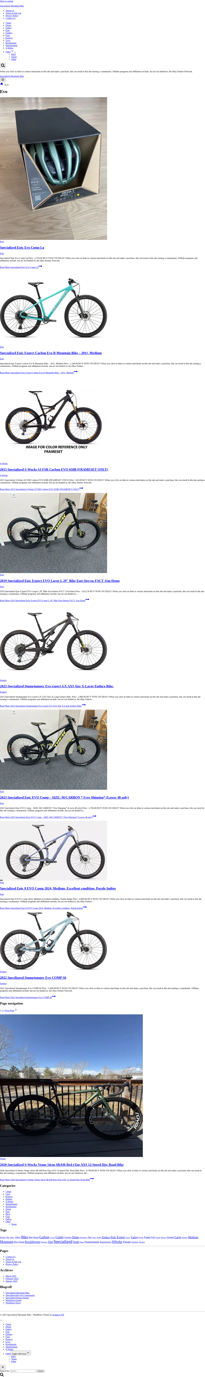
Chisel (8, 23)
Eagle (99, 1237)
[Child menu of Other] (15, 52)
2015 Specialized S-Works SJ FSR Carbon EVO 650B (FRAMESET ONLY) (54, 469)
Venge (14, 57)
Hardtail (170, 1237)
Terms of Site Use (13, 13)
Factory (127, 1238)
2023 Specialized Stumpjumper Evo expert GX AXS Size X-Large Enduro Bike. (57, 686)
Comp (59, 1237)
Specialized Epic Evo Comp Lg (22, 247)
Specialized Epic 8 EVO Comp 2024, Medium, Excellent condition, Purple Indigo (58, 888)
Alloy (18, 1237)
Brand (36, 1237)
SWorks (117, 1241)
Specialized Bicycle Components (20, 1295)
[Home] (1, 85)
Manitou (185, 1238)
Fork (141, 1237)
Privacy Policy (12, 15)
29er (7, 1237)
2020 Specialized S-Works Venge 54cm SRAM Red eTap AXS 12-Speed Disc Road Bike (62, 1164)
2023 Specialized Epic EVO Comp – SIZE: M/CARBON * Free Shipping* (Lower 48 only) (64, 797)
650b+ (12, 1238)
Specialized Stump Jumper (17, 1298)
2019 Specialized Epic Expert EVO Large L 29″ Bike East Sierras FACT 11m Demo (60, 581)
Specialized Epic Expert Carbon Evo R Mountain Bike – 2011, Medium (51, 353)
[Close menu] (1, 1320)
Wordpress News (13, 1303)
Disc (90, 1237)
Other (13, 59)
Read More (19, 267)
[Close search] (3, 1367)
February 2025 (12, 1278)
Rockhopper (11, 43)
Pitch (13, 54)
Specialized (63, 1241)
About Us (10, 10)
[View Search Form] (3, 65)
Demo (8, 25)
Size (50, 1241)
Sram (76, 1241)
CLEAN (52, 1237)
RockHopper (32, 1241)
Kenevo (9, 38)
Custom (68, 1237)
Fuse (8, 35)
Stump (82, 1242)
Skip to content (6, 1)
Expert (121, 1237)
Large (178, 1237)
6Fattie (2, 1237)
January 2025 (11, 1281)
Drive (94, 1238)
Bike (24, 1237)
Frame (147, 1237)
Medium (193, 1237)
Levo (8, 40)
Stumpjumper (11, 45)
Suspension (105, 1242)
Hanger (163, 1237)
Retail (21, 1242)
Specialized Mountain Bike (17, 1293)
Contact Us (10, 18)
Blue (31, 1237)
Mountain (6, 1241)
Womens (135, 1242)
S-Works (9, 48)
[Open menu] (3, 80)
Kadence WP (58, 1315)
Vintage (127, 1241)
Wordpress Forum (13, 1300)
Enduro (9, 33)
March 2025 (11, 1276)
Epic (8, 30)
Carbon (44, 1237)
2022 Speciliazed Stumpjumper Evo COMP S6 (33, 977)
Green (158, 1237)
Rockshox (44, 1242)
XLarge (142, 1242)
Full (153, 1237)
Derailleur (83, 1237)
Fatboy (9, 28)
